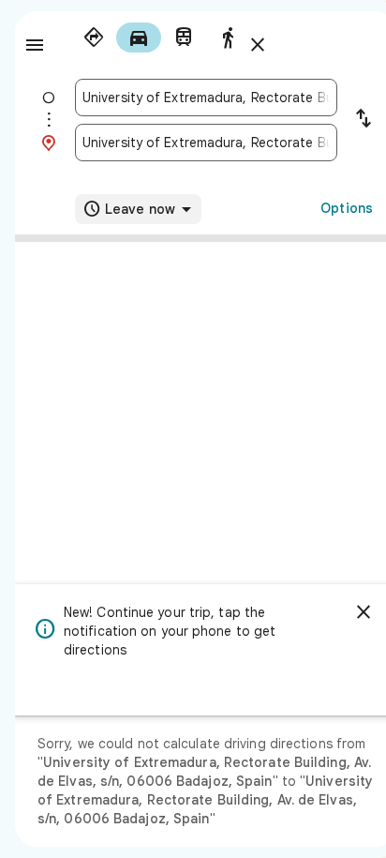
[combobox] (206, 97)
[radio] (93, 37)
